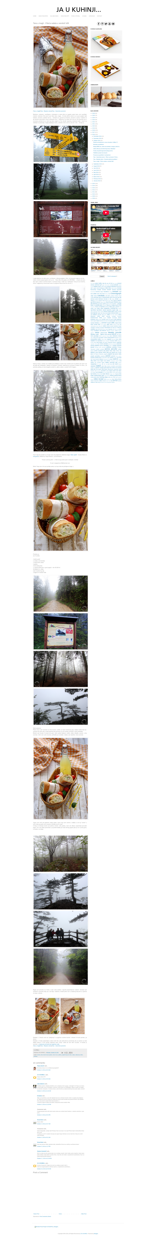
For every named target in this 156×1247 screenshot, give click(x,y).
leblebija (97, 323)
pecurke (114, 349)
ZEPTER (115, 380)
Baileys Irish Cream (102, 286)
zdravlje (104, 380)
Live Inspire (103, 324)
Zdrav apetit (74, 454)
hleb (120, 305)
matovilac (110, 329)
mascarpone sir (108, 327)
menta (116, 330)
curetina (112, 295)
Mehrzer (104, 330)
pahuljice (114, 343)
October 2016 (97, 140)
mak (120, 324)
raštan (115, 357)
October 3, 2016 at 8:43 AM (43, 1070)
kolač (103, 316)
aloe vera (115, 283)
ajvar (108, 283)
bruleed (114, 289)
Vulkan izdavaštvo (95, 380)
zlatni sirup (97, 382)
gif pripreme (94, 303)
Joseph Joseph (117, 311)
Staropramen (110, 369)
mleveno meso (117, 336)
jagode (114, 310)
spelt (105, 367)
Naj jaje (113, 339)
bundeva (106, 291)
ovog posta (36, 456)
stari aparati (98, 369)
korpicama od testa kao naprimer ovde (49, 1044)
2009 (93, 196)
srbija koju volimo (79, 1054)
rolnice (108, 360)
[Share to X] (68, 1053)
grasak (119, 303)
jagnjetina (109, 310)
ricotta (98, 360)
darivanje (96, 297)
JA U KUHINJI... (41, 1074)
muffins (99, 339)
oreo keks (105, 342)
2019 (93, 128)
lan (117, 320)
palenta (92, 345)
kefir (92, 314)
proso (100, 357)
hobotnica (93, 306)
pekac (119, 349)
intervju (119, 308)
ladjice (114, 320)
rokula (105, 360)
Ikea (120, 306)
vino (105, 379)
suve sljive (118, 370)
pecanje (102, 349)
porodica (97, 356)
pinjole (96, 352)
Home (60, 1214)
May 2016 (96, 172)
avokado (115, 285)
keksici (95, 314)
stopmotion (116, 369)
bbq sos (116, 286)
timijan (111, 373)
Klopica (116, 314)
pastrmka (119, 345)
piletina (59, 1054)
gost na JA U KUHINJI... (111, 303)
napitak (93, 340)
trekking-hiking (117, 375)
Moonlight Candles (103, 337)
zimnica (119, 380)
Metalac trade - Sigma (97, 334)
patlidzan (108, 347)
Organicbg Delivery (112, 342)
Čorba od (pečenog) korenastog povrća (103, 150)
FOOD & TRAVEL (75, 16)
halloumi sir (108, 305)
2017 (93, 132)
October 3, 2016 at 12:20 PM (44, 1104)
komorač (119, 316)
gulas (101, 305)
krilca (97, 319)
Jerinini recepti (107, 311)
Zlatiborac (93, 382)
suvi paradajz (99, 372)
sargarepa (94, 364)
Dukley (113, 299)
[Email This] (65, 1053)
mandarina (115, 326)
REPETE (115, 359)
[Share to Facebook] (70, 1053)
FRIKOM (116, 302)
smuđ (116, 366)
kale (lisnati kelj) (104, 313)
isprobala (93, 310)
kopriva (104, 317)
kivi (111, 314)
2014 (93, 185)
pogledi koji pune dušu (67, 1054)
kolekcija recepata (111, 316)
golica (104, 303)
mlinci (92, 337)
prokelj (96, 357)
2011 (93, 192)
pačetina (110, 343)
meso (97, 332)
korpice (109, 317)
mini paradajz (95, 336)
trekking (35, 1056)
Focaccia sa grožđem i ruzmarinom (101, 155)
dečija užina (109, 297)
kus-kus (106, 320)
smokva (108, 366)
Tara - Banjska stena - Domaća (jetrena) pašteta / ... (105, 159)
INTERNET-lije (114, 308)
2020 (93, 126)
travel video (106, 375)
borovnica (93, 289)
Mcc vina (117, 329)
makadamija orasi (94, 326)
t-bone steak (115, 372)
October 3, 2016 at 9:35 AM (43, 1079)
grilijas (92, 305)
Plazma (96, 354)
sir (102, 364)
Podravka (101, 354)
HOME (34, 16)
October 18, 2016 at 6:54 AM (44, 1169)
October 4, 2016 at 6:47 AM (43, 1124)
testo (104, 374)
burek (110, 291)
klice (113, 314)
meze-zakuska (108, 334)
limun (92, 324)
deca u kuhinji (102, 297)
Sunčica (98, 370)
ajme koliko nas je (100, 283)
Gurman (104, 305)
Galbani (119, 302)
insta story (100, 308)
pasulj (92, 347)
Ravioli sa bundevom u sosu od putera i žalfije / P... (105, 142)
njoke (116, 340)
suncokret (103, 370)
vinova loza (108, 379)
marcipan (102, 327)
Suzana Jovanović (41, 1151)
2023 (93, 119)
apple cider (104, 284)
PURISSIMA (104, 357)
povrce (113, 356)
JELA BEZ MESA (54, 16)
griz (94, 305)
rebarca (101, 359)
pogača (105, 354)
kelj (102, 314)
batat (112, 286)
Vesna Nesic (40, 1119)
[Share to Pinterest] (72, 1053)
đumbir (116, 299)
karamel (113, 313)
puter (108, 357)
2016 (93, 134)
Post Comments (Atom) (45, 1216)
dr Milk (109, 299)
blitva (109, 288)
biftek (106, 288)
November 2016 (97, 138)
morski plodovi (111, 337)
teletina (95, 374)
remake (111, 359)
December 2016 (97, 136)
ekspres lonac (101, 300)
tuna (95, 377)
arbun (108, 284)
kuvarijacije (110, 320)
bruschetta (93, 291)
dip (120, 297)
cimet (109, 293)
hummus (107, 306)
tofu (114, 373)
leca (100, 322)
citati (92, 295)
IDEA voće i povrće (114, 306)
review (120, 359)
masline (93, 329)
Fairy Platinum (114, 300)
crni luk (107, 295)
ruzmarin (99, 362)
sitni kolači (115, 364)
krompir (100, 319)
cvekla (92, 297)
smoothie (113, 366)
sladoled (93, 366)
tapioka (119, 372)
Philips (111, 350)
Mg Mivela (119, 334)
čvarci (120, 295)
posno (108, 356)
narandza (99, 340)
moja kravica (96, 337)
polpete (92, 356)
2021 (93, 124)
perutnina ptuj (101, 350)
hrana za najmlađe (100, 306)
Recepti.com (106, 359)
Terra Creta (99, 373)
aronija (111, 284)
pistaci (104, 352)
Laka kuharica (40, 1083)
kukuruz (119, 319)
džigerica (93, 300)
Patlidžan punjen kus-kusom (100, 153)
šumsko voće (94, 370)
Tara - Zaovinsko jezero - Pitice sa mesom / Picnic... (105, 157)
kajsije (99, 313)
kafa (92, 313)
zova (106, 382)
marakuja (98, 327)
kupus (98, 320)
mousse (116, 337)
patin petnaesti (102, 347)
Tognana (117, 373)
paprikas (101, 345)
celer (42, 1054)
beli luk (119, 286)
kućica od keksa (109, 319)
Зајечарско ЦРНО (111, 382)
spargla (102, 367)
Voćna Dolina (118, 379)
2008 (93, 198)
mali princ (100, 326)
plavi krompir (118, 352)
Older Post (83, 1214)
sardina (119, 362)
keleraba (99, 314)
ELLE (106, 300)
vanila (111, 377)
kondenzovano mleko (96, 317)
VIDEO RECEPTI (65, 16)
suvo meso (109, 372)
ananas (92, 285)
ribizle (94, 360)
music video (104, 339)
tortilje (92, 375)
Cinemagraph (116, 293)
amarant (119, 283)
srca (116, 367)
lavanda (119, 320)
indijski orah (93, 308)
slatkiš (98, 366)
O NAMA (84, 16)
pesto (107, 350)
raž (91, 359)
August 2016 (97, 166)
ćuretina (116, 295)
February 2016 (97, 178)
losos (111, 324)
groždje (97, 305)
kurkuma (102, 320)
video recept (98, 379)
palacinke (119, 344)
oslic (98, 343)
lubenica (115, 324)
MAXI (114, 329)
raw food (119, 357)
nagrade (109, 339)
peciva (107, 349)
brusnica (98, 291)
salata (73, 1054)
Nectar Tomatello (105, 340)
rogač (101, 360)
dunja (120, 299)
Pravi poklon (118, 356)
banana (109, 286)
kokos (119, 314)
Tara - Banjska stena (46, 111)
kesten (105, 314)
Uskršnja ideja (103, 377)
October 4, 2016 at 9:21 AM (43, 1137)
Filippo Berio (103, 302)
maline (104, 326)
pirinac (100, 352)
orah (98, 342)
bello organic (93, 288)
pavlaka (114, 347)
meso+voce (55, 1054)
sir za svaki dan (108, 364)
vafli (109, 377)
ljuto (108, 324)
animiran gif (98, 285)
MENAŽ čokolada (110, 330)
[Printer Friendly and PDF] (36, 1050)
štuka (120, 369)
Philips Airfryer (116, 350)
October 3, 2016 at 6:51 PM (43, 1115)
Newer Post (36, 1214)
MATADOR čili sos (101, 329)
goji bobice (100, 303)
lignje (116, 323)
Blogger (96, 1233)
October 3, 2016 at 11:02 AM (44, 1091)
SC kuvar (99, 364)
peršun (96, 350)
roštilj (120, 360)
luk (118, 324)
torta (120, 374)
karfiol (116, 313)
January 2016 (97, 180)
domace (100, 299)
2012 (93, 189)
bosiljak (99, 289)
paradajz (106, 345)
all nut (110, 283)
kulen (92, 320)
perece (92, 350)
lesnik (109, 323)
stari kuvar (104, 369)
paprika (97, 345)
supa (110, 370)
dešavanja (115, 297)
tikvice (107, 374)
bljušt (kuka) (114, 288)
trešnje (92, 377)
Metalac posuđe (114, 332)
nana (120, 339)
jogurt (112, 311)
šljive (105, 366)
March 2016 (96, 176)
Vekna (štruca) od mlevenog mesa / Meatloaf (104, 148)
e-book (96, 300)
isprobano (99, 310)
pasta (114, 345)
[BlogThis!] (67, 1053)
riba (92, 360)
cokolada (101, 296)
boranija (119, 288)
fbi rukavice (97, 302)
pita (108, 352)
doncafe (106, 299)
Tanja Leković (40, 1066)
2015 (93, 183)
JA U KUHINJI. (83, 1233)
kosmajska (114, 317)
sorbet (92, 367)
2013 (93, 187)
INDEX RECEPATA (43, 16)
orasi (100, 342)
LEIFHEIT (104, 323)
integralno (107, 308)
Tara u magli (36, 111)
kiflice (108, 314)
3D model (93, 283)
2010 (93, 194)
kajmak (95, 313)
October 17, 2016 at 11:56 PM (44, 1158)
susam (114, 370)
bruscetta (119, 289)
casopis (115, 291)
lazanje (92, 323)
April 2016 (96, 174)
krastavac (93, 319)
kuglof (115, 319)
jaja (117, 310)
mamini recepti (110, 326)
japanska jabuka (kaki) (98, 311)
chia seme (102, 293)
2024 (93, 117)
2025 (93, 115)
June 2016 (96, 170)
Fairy (109, 300)
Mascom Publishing (117, 327)
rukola (92, 362)
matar (107, 329)
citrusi (95, 295)
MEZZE (114, 334)
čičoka (106, 293)
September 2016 (98, 164)
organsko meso (94, 343)
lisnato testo (97, 324)
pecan (97, 349)
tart (92, 374)
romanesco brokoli (115, 360)
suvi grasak (93, 372)
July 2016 (96, 168)
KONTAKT (99, 16)
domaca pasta (94, 299)
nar (96, 340)
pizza (113, 352)
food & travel (46, 1054)
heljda (113, 305)
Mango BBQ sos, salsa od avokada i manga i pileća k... (106, 146)
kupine (94, 320)
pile (120, 350)
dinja (118, 297)
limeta (119, 323)
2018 (93, 130)
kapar (109, 313)
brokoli (38, 1054)
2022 (93, 121)
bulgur (101, 291)
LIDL (113, 323)
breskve (104, 289)
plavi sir (93, 354)
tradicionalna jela (99, 375)
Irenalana (39, 1095)
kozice (119, 317)
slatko (102, 366)
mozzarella (94, 339)
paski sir (111, 345)
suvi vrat (105, 372)
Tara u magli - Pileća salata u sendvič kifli (103, 161)
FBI (93, 302)
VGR (114, 377)
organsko (119, 342)
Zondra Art (102, 382)
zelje (111, 380)
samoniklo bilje (114, 362)
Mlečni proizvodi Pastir (104, 336)
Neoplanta (112, 340)
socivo (119, 366)
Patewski (96, 347)
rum (95, 362)
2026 (93, 113)
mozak (120, 337)
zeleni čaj (108, 380)
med (100, 330)
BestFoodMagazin (101, 288)
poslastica (103, 356)
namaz (116, 339)
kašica (120, 313)
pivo (110, 352)
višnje (113, 379)
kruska (103, 319)
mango (119, 326)
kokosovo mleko (95, 316)
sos (94, 367)
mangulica (93, 327)
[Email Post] (62, 1052)
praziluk (93, 357)
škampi (119, 364)
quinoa (111, 357)
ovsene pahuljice (104, 344)
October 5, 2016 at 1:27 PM (43, 1146)
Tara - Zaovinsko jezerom (58, 111)
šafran (103, 362)
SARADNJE (92, 16)
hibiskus (117, 305)
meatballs (96, 330)
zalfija (100, 380)
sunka (107, 370)
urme (98, 377)
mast (96, 329)
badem (96, 286)
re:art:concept (96, 359)
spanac (97, 367)
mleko (111, 336)
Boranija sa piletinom (98, 144)
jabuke (50, 1054)
